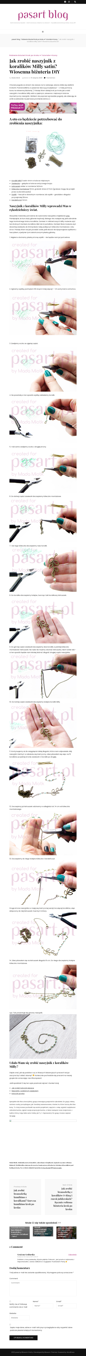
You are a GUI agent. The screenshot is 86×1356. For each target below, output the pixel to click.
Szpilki (14, 194)
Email (59, 1301)
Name (36, 1301)
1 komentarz (50, 78)
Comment (13, 1278)
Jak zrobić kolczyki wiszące (23, 1088)
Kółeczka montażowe (20, 189)
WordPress (70, 1352)
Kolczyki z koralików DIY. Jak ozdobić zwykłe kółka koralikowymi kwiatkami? (66, 1232)
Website (12, 1313)
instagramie (57, 1168)
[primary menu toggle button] (43, 31)
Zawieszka (16, 183)
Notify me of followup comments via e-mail (18, 1305)
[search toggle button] (75, 2)
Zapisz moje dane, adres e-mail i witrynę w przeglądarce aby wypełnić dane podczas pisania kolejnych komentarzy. (41, 1328)
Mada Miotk (16, 78)
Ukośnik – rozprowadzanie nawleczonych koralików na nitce (41, 1230)
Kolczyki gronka (18, 1093)
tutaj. (68, 216)
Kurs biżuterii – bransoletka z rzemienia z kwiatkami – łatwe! (19, 1233)
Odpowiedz (72, 1255)
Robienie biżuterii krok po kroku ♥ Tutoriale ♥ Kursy (33, 55)
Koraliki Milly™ (17, 180)
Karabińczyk (17, 200)
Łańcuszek (16, 186)
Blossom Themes (50, 1352)
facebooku (47, 1168)
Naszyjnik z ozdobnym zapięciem (25, 1091)
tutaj (13, 1116)
